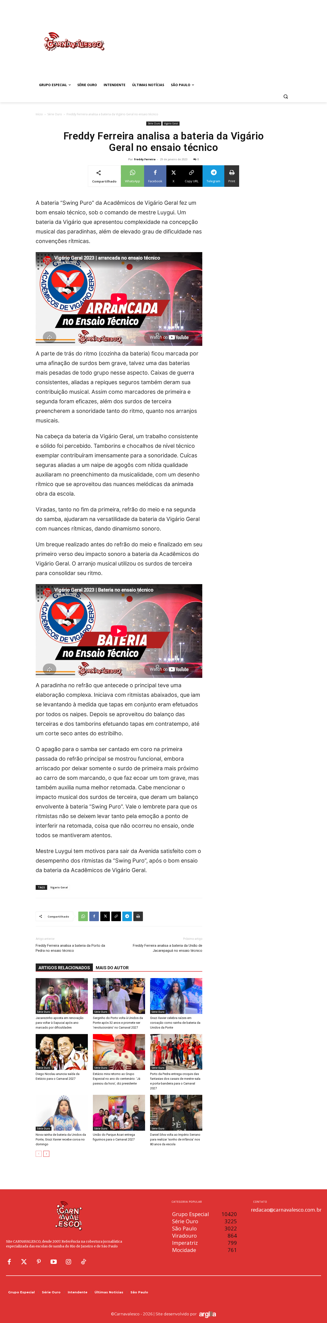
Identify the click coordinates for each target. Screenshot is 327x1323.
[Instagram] (68, 1262)
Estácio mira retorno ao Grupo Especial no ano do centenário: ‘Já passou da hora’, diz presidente (116, 1078)
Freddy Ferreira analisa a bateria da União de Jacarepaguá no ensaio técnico (167, 948)
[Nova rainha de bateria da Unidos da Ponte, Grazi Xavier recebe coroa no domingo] (62, 1113)
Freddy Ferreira (145, 159)
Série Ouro (54, 114)
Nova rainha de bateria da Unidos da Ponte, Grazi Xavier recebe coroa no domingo (61, 1139)
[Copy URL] (116, 916)
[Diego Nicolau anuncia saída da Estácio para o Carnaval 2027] (62, 1052)
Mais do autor (112, 967)
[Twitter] (24, 1262)
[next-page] (46, 1154)
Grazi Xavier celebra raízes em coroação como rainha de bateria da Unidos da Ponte (175, 1022)
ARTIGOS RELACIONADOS (64, 967)
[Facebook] (94, 916)
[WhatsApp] (83, 916)
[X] (105, 916)
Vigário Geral (171, 123)
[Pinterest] (39, 1262)
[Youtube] (54, 1262)
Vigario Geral (59, 887)
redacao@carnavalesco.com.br (286, 1210)
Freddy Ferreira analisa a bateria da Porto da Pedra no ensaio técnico (70, 948)
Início (39, 114)
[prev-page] (39, 1154)
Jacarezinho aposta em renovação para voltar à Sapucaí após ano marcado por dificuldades (60, 1022)
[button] (285, 96)
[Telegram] (127, 916)
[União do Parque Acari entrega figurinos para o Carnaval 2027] (119, 1113)
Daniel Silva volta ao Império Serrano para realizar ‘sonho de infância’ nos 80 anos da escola (175, 1139)
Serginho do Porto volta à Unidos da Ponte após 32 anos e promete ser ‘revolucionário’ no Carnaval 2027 (118, 1022)
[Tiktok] (83, 1262)
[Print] (138, 916)
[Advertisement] (202, 36)
